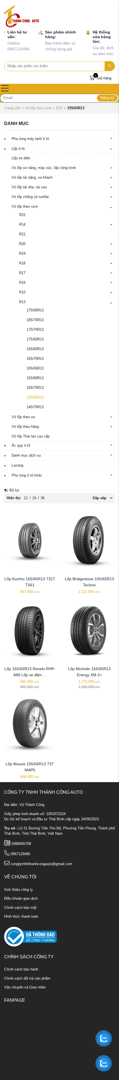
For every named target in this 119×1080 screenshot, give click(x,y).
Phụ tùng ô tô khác (27, 475)
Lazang (17, 465)
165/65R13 (35, 368)
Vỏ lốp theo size (38, 108)
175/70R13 (35, 330)
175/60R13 (35, 339)
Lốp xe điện (21, 158)
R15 (22, 292)
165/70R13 (35, 359)
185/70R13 (35, 320)
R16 (22, 283)
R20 (22, 244)
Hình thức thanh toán (21, 916)
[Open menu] (5, 89)
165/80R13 (35, 349)
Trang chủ (12, 108)
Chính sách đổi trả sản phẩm (27, 978)
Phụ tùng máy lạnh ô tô (30, 139)
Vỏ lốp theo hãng (25, 427)
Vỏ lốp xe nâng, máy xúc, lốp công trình (44, 168)
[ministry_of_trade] (30, 936)
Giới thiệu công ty (18, 890)
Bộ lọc (14, 490)
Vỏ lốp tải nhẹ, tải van (29, 187)
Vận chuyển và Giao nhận (25, 987)
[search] (110, 66)
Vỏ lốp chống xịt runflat (30, 197)
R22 (22, 215)
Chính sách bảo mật (20, 908)
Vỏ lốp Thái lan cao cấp (31, 436)
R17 (22, 273)
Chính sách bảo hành (21, 969)
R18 (22, 263)
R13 (59, 108)
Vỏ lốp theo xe (23, 417)
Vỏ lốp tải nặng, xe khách (32, 177)
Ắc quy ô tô (21, 445)
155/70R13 (35, 388)
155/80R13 (35, 378)
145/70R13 (35, 407)
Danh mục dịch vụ (26, 455)
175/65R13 (35, 310)
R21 (22, 234)
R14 (22, 225)
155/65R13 (35, 397)
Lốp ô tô (18, 149)
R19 (22, 254)
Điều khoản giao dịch (21, 899)
